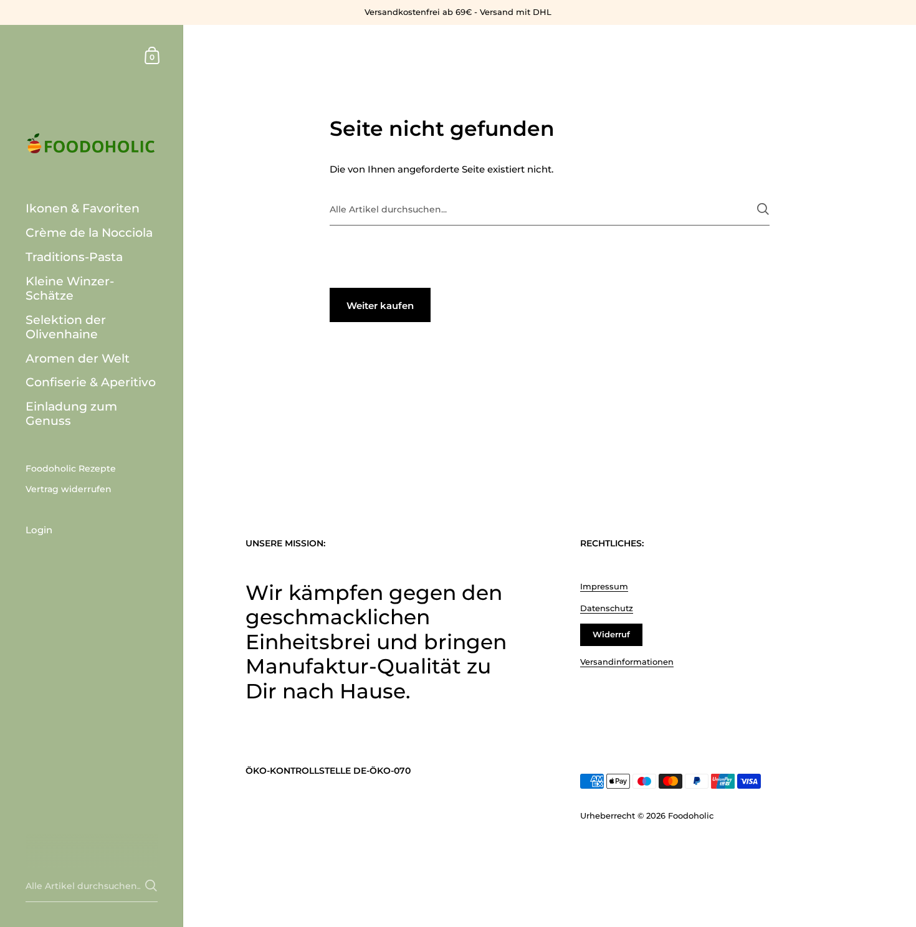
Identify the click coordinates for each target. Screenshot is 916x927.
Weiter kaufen (380, 305)
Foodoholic (690, 815)
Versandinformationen (627, 662)
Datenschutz (606, 608)
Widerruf (611, 634)
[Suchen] (763, 209)
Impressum (604, 586)
